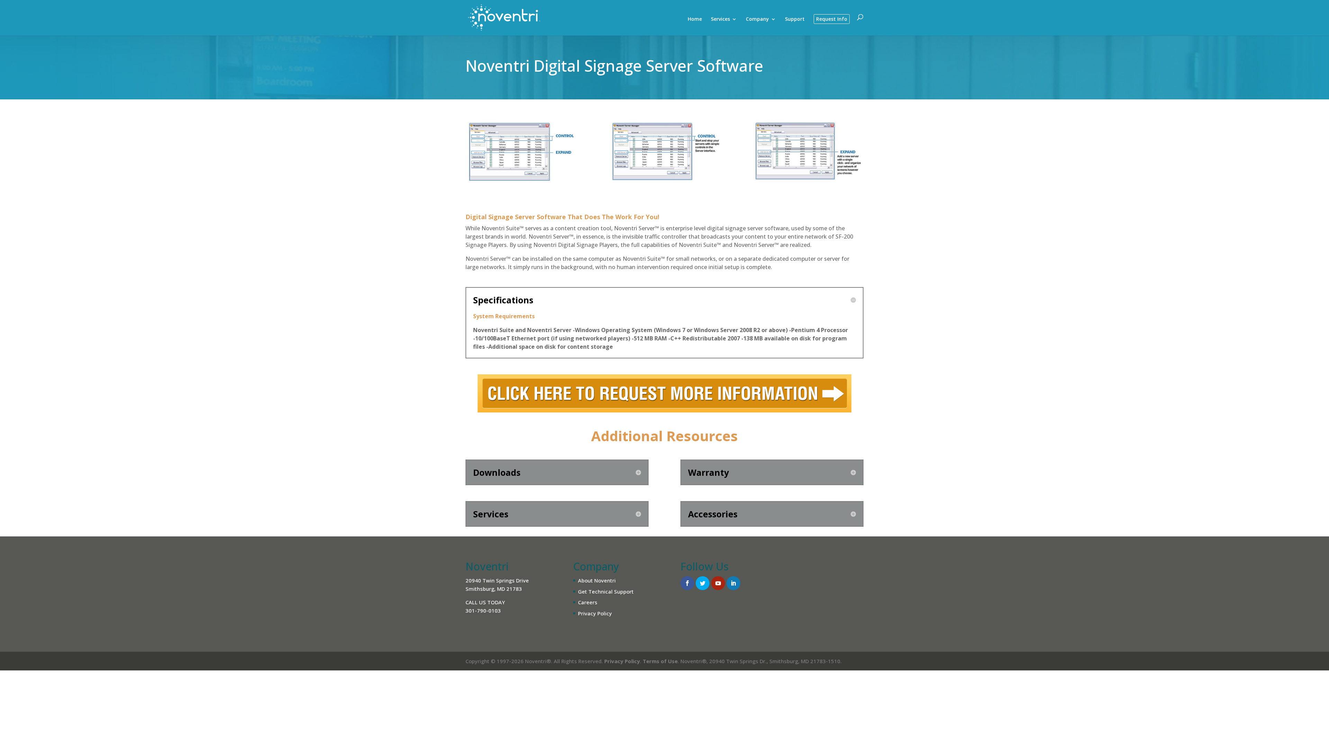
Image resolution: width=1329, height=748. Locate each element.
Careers (587, 602)
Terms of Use (660, 661)
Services (720, 19)
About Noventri (597, 580)
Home (695, 19)
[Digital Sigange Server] (521, 192)
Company (757, 19)
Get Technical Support (606, 591)
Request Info (831, 19)
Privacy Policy (595, 613)
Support (795, 19)
